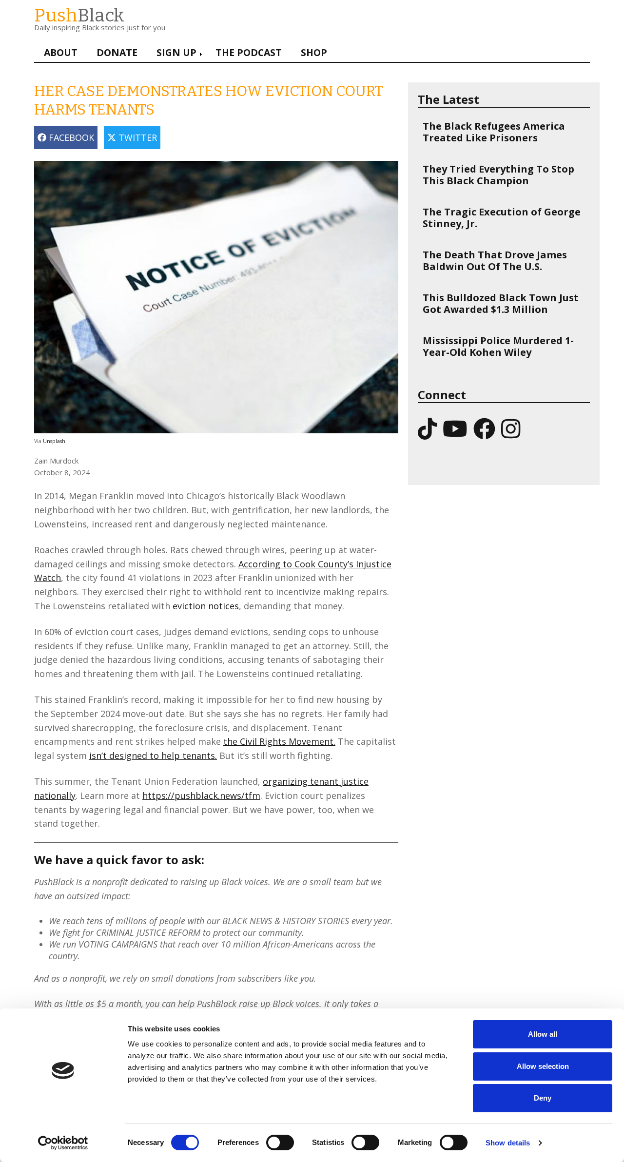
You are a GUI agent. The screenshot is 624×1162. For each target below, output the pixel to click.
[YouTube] (455, 428)
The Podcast (248, 52)
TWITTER (136, 137)
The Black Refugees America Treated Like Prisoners (494, 131)
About (61, 52)
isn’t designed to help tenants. (153, 755)
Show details (508, 1143)
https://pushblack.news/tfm (201, 795)
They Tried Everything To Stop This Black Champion (498, 174)
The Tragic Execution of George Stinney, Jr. (502, 217)
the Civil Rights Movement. (279, 741)
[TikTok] (427, 428)
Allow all (542, 1034)
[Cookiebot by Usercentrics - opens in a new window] (63, 1143)
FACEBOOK (70, 137)
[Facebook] (484, 428)
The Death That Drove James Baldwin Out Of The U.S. (495, 260)
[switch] (270, 1138)
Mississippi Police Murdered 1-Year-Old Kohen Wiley (498, 346)
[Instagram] (510, 428)
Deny (542, 1098)
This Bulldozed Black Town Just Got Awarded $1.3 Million (501, 303)
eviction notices (206, 606)
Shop (314, 52)
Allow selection (543, 1066)
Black (79, 15)
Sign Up (176, 52)
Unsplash (54, 441)
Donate (117, 52)
